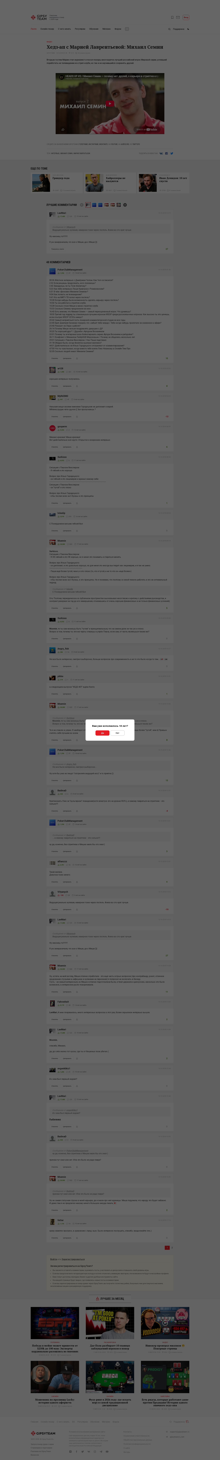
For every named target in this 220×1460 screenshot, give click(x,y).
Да (102, 733)
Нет (117, 733)
